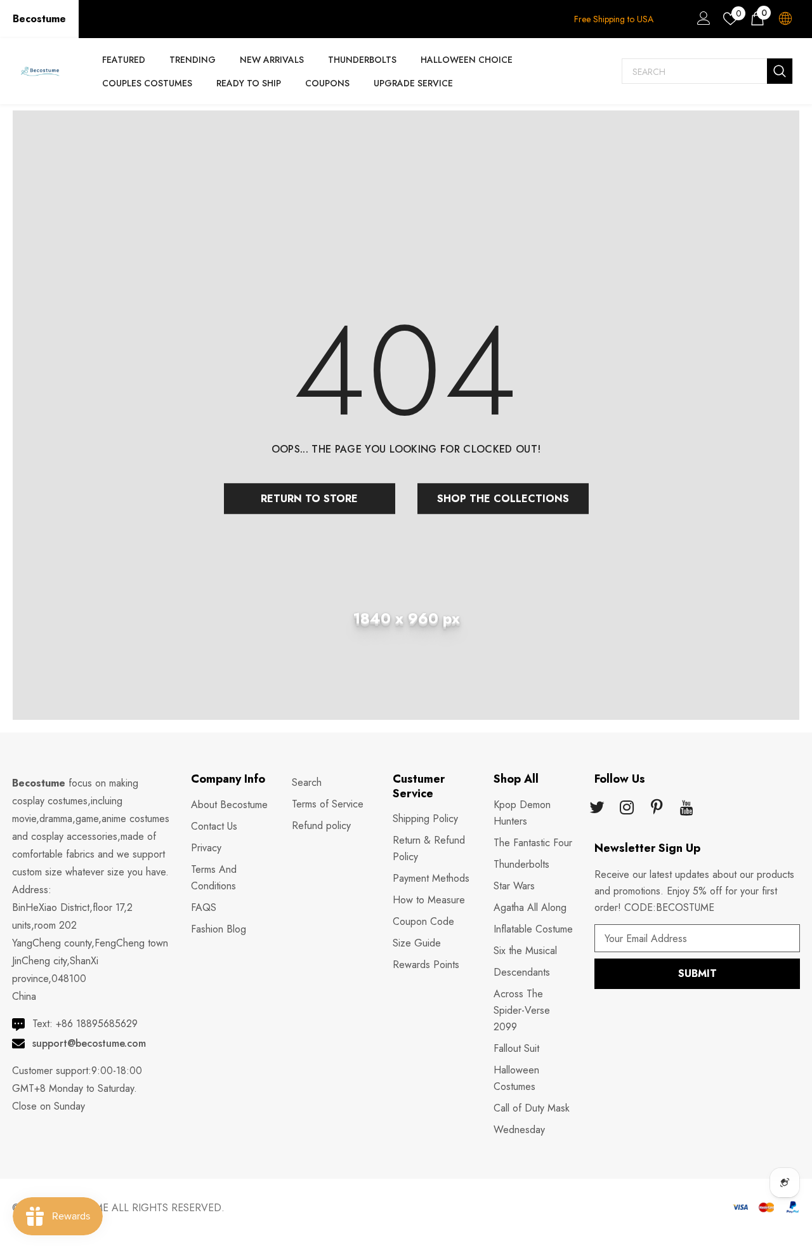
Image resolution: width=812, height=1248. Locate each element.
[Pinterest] (656, 808)
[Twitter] (597, 808)
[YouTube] (686, 808)
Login (701, 21)
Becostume (39, 18)
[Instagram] (626, 808)
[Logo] (40, 71)
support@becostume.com (89, 1043)
